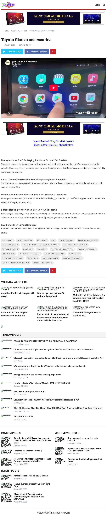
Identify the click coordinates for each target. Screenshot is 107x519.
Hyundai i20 (27, 249)
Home (6, 31)
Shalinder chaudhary (72, 258)
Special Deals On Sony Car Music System (53, 141)
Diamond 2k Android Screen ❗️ (28, 451)
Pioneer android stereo (12, 258)
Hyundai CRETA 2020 (10, 249)
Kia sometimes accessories (62, 249)
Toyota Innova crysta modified (16, 263)
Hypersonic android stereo (75, 245)
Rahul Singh (32, 258)
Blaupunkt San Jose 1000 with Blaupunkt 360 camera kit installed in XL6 (46, 400)
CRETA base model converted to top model (41, 245)
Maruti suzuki (8, 254)
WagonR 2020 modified (43, 263)
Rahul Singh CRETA (50, 258)
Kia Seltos (42, 249)
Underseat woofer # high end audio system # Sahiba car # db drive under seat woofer (53, 349)
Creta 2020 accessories (87, 240)
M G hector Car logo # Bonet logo (29, 391)
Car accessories (66, 240)
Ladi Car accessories (87, 249)
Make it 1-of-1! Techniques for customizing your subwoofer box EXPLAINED (89, 298)
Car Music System (19, 31)
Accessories (8, 240)
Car (53, 240)
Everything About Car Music (56, 513)
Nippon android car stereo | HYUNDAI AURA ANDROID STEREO (84, 449)
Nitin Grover (74, 254)
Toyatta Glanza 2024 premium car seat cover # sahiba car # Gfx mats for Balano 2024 (33, 440)
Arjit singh (42, 240)
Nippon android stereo (54, 254)
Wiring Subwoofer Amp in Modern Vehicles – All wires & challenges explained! (49, 366)
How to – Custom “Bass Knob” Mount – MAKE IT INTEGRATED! (42, 383)
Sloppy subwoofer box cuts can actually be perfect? (37, 375)
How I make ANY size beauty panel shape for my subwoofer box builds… (32, 460)
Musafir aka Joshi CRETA (30, 254)
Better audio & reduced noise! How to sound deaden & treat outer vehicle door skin (53, 317)
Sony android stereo (23, 416)
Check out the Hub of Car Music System (53, 145)
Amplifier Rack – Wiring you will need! (31, 476)
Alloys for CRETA (25, 240)
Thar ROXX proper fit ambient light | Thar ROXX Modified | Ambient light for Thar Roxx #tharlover (58, 408)
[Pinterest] (53, 51)
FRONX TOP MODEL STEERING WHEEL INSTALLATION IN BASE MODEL (46, 341)
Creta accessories (10, 245)
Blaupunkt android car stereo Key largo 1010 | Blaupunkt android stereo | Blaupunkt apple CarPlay (59, 358)
